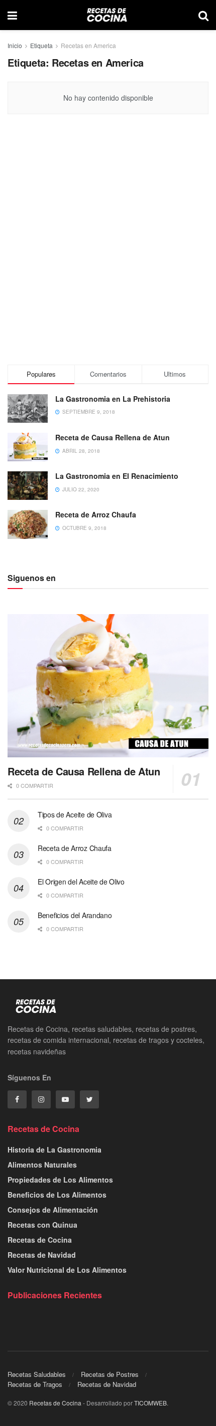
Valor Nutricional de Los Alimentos (67, 1270)
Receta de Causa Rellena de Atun (112, 437)
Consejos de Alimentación (53, 1210)
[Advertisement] (108, 242)
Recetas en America (88, 45)
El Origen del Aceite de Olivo (81, 882)
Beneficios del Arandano (75, 915)
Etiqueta (41, 45)
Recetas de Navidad (42, 1255)
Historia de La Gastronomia (54, 1150)
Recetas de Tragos (35, 1384)
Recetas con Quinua (42, 1225)
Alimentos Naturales (42, 1165)
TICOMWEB (150, 1402)
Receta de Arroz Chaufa (95, 514)
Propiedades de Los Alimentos (60, 1180)
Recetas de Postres (110, 1374)
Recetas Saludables (37, 1374)
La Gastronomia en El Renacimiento (116, 476)
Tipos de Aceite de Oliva (75, 814)
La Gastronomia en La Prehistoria (112, 399)
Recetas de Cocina (40, 1240)
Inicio (15, 45)
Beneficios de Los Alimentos (57, 1195)
